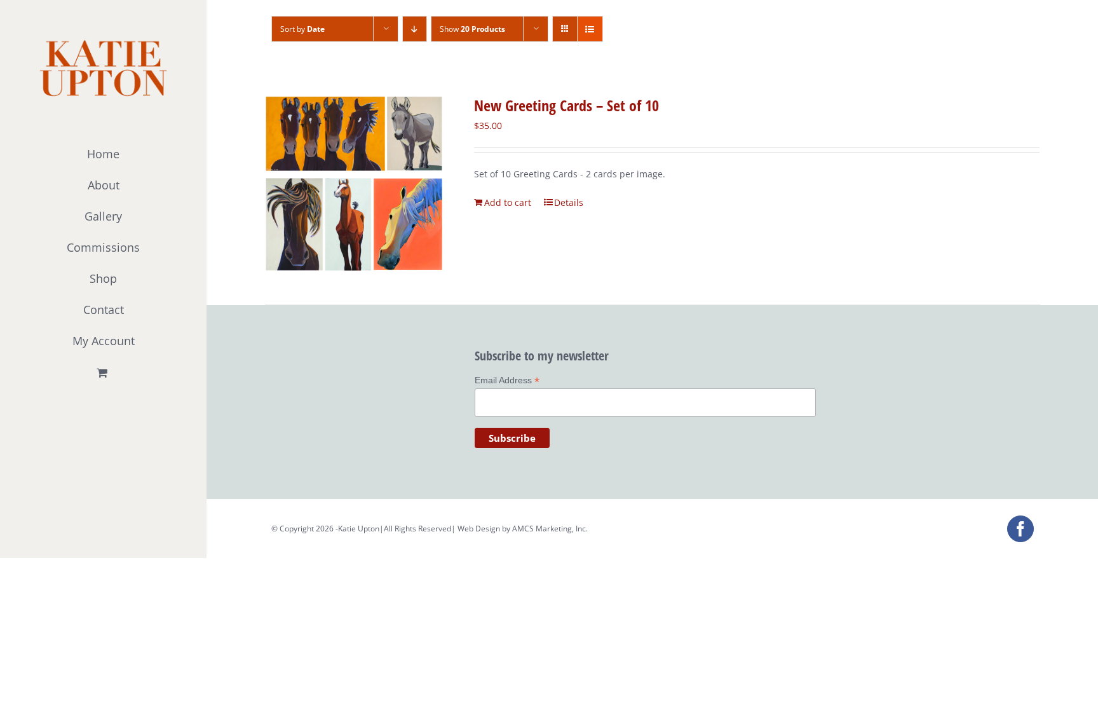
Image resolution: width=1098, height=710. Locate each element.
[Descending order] (414, 29)
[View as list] (590, 29)
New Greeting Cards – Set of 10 (566, 105)
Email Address (507, 380)
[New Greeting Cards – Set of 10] (354, 183)
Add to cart (507, 202)
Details (568, 202)
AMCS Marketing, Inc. (550, 528)
